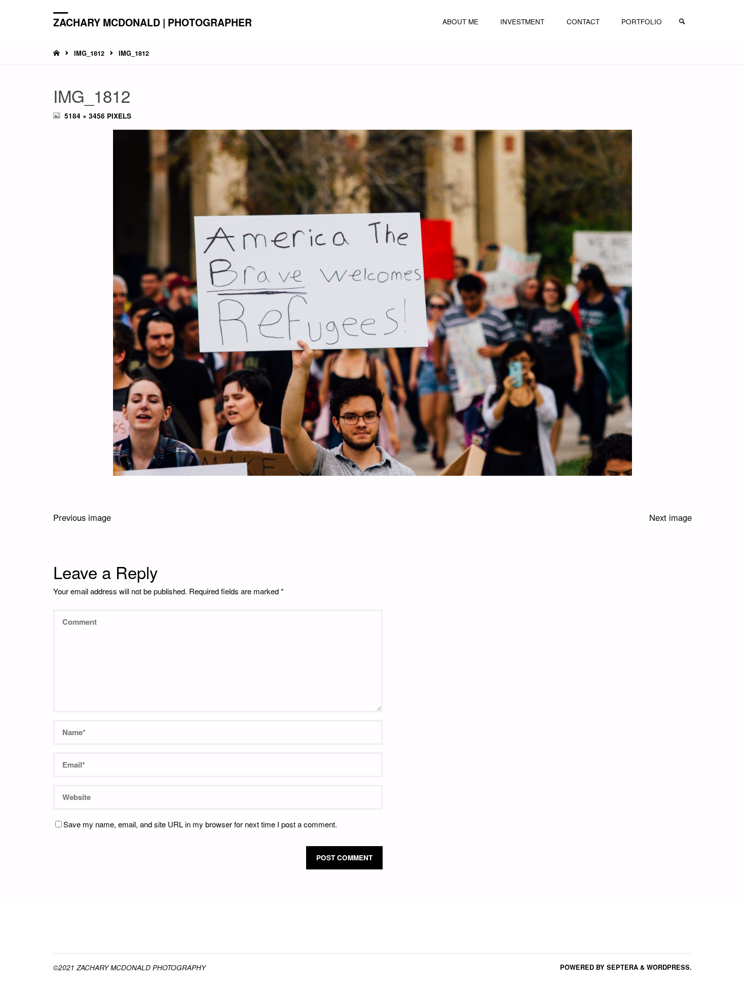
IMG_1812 (89, 53)
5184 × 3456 (85, 116)
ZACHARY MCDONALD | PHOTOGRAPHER (152, 22)
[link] (682, 22)
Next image (670, 517)
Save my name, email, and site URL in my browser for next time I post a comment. (200, 824)
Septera (621, 967)
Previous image (82, 517)
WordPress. (669, 967)
